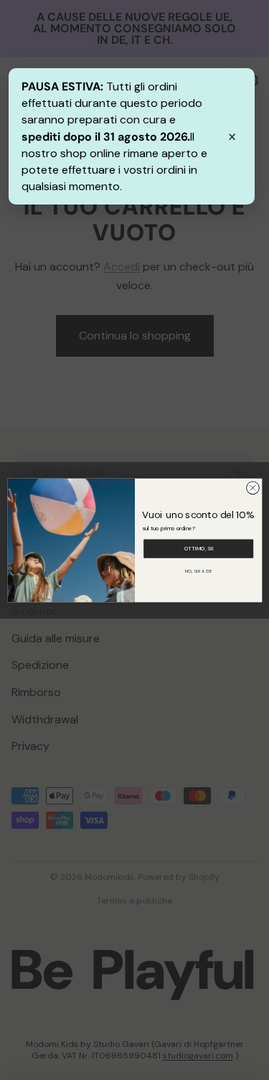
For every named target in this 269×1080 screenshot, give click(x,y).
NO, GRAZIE (198, 570)
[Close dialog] (252, 487)
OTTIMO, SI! (198, 548)
